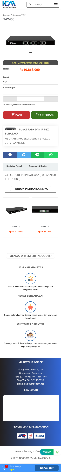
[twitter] (24, 155)
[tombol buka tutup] (3, 469)
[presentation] (6, 41)
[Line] (37, 155)
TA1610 (45, 226)
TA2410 (16, 226)
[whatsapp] (51, 155)
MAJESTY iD (44, 458)
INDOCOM (24, 458)
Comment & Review (38, 166)
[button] (30, 52)
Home (18, 451)
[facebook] (10, 155)
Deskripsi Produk (14, 166)
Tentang (28, 451)
